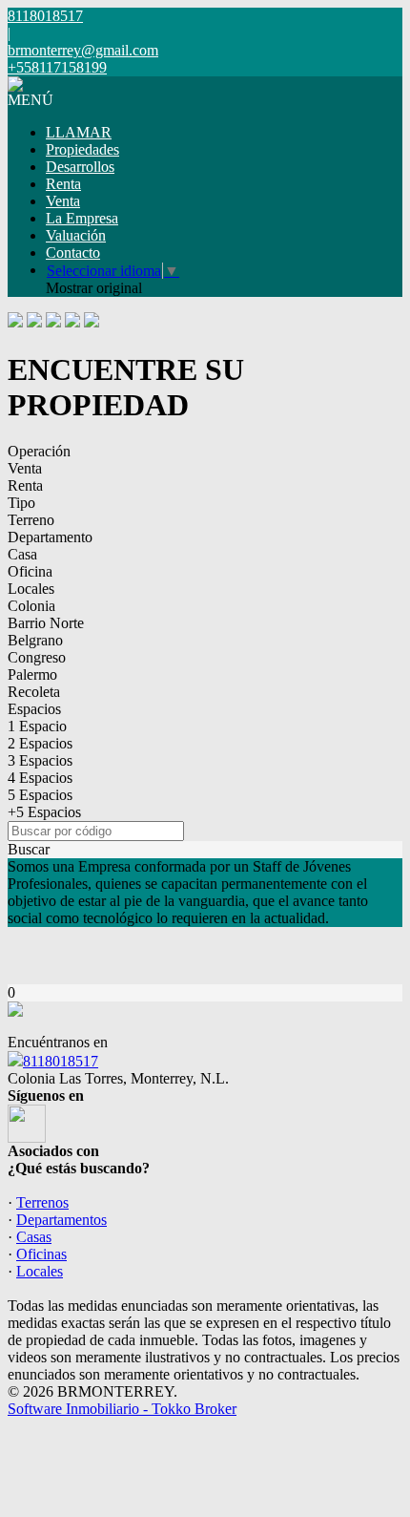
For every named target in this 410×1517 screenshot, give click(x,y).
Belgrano (35, 640)
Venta (63, 201)
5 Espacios (40, 795)
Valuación (76, 235)
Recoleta (34, 692)
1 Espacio (37, 726)
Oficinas (41, 1254)
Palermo (32, 674)
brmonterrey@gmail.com (83, 50)
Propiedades (82, 149)
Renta (63, 184)
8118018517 (60, 1061)
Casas (33, 1237)
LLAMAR (79, 132)
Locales (31, 588)
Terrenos (42, 1202)
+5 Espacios (44, 812)
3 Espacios (40, 760)
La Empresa (82, 218)
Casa (22, 554)
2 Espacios (40, 743)
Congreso (37, 657)
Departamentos (61, 1219)
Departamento (50, 537)
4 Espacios (40, 777)
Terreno (31, 520)
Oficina (30, 571)
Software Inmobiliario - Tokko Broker (122, 1409)
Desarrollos (80, 166)
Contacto (73, 252)
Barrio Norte (46, 623)
